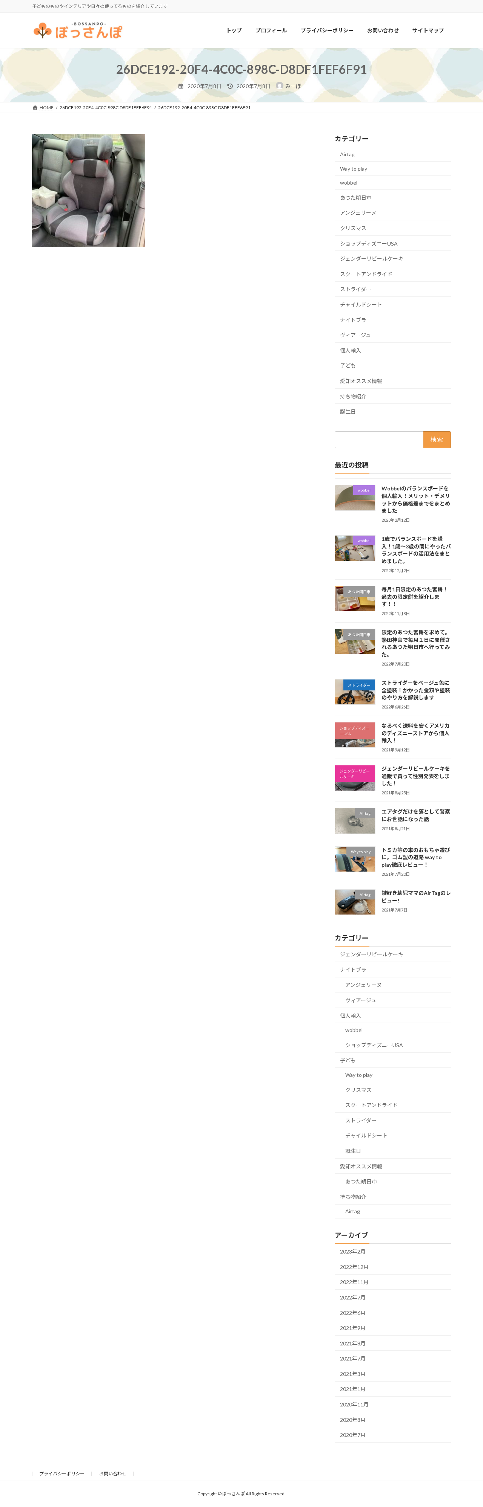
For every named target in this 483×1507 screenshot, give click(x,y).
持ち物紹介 (353, 396)
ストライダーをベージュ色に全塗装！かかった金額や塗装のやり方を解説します (415, 690)
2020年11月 (354, 1404)
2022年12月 (354, 1267)
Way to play (353, 168)
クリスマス (353, 228)
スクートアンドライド (366, 274)
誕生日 (348, 411)
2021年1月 (353, 1389)
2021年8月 (353, 1343)
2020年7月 (353, 1435)
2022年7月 (353, 1297)
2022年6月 (353, 1313)
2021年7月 (353, 1359)
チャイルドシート (361, 304)
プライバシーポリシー (62, 1473)
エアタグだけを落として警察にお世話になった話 (415, 816)
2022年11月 (354, 1282)
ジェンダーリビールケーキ (371, 259)
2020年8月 (353, 1420)
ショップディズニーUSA (369, 243)
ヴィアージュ (355, 335)
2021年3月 (353, 1374)
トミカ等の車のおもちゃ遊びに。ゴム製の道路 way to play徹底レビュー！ (415, 857)
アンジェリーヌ (358, 213)
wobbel (348, 183)
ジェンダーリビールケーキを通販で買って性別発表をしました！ (415, 776)
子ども (348, 366)
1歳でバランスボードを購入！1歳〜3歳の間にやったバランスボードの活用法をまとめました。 (416, 550)
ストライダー (355, 289)
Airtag (347, 154)
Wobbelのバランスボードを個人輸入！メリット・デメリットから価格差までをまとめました (415, 500)
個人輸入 (350, 350)
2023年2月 (353, 1252)
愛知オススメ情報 (361, 381)
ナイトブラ (353, 320)
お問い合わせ (112, 1473)
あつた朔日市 (356, 197)
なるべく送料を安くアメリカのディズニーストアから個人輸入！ (415, 733)
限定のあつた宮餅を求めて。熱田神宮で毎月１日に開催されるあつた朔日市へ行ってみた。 (415, 643)
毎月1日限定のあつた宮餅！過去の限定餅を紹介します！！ (414, 596)
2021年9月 (353, 1328)
